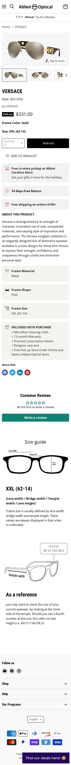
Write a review (35, 417)
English (34, 719)
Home (6, 27)
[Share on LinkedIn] (20, 372)
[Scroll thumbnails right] (65, 75)
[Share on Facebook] (5, 372)
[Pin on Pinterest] (27, 372)
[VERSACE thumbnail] (14, 75)
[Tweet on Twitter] (12, 372)
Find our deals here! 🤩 (46, 757)
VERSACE (12, 106)
